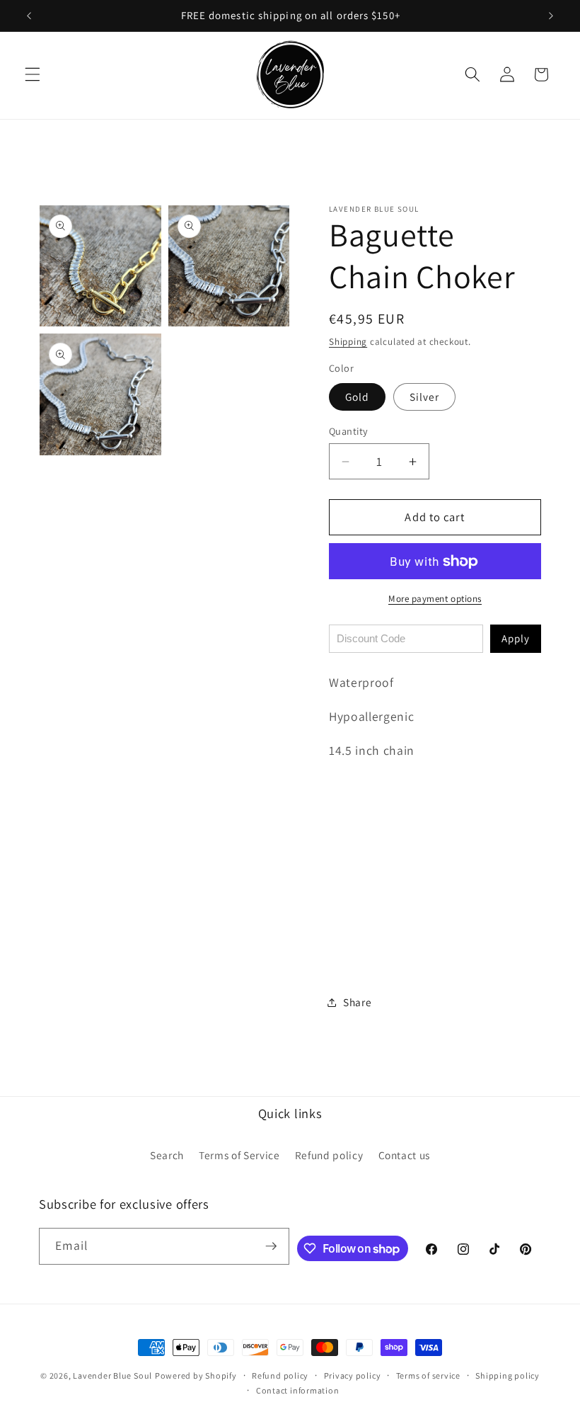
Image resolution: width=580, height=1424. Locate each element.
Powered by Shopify (196, 1375)
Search (167, 1155)
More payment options (435, 599)
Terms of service (428, 1375)
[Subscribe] (271, 1246)
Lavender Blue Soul (112, 1375)
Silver (425, 396)
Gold (357, 396)
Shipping (348, 342)
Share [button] (357, 1002)
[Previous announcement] (29, 15)
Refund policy (329, 1155)
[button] (33, 74)
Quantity (349, 431)
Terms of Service (239, 1155)
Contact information (298, 1390)
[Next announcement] (551, 15)
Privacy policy (352, 1375)
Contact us (404, 1155)
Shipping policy (507, 1375)
